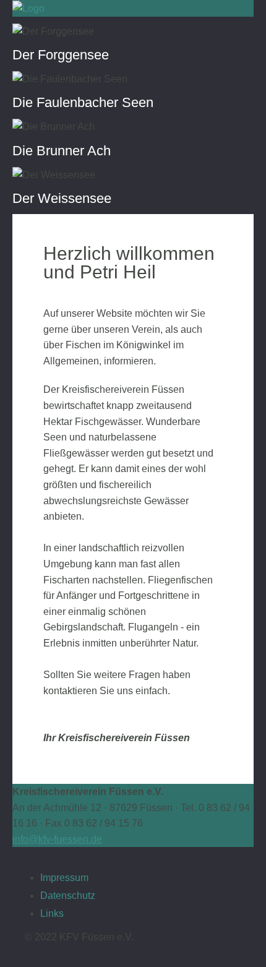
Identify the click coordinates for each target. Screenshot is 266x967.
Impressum (64, 877)
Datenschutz (67, 895)
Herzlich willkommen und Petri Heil (129, 262)
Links (52, 913)
